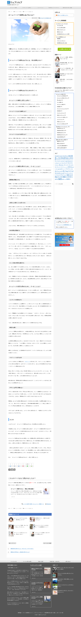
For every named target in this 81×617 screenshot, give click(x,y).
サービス (71, 165)
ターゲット (57, 167)
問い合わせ (59, 100)
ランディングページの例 (35, 565)
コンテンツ (64, 163)
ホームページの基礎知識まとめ (64, 224)
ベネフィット (27, 361)
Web (59, 158)
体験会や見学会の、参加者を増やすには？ (20, 552)
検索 (64, 177)
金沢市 (56, 179)
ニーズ (24, 504)
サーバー (66, 165)
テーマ (62, 167)
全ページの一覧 (47, 543)
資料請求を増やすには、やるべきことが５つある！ (22, 548)
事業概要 (58, 38)
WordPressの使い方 (60, 130)
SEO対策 (58, 110)
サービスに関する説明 (61, 27)
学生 (59, 176)
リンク (65, 175)
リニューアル (59, 175)
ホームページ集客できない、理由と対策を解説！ (23, 488)
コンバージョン (40, 7)
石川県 (67, 177)
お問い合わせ (67, 561)
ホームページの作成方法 (61, 95)
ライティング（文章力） (27, 7)
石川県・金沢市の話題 (61, 147)
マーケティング (60, 173)
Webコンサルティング (61, 29)
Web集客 (58, 106)
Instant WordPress (60, 136)
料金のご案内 (40, 561)
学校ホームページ (60, 121)
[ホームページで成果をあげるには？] (19, 466)
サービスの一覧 (60, 25)
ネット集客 (59, 102)
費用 (70, 177)
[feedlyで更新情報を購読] (12, 470)
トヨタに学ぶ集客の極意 (61, 145)
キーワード (68, 161)
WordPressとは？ (60, 128)
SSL (57, 158)
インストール (64, 159)
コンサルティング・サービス (62, 23)
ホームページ (36, 504)
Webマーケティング (60, 115)
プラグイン (68, 169)
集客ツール (64, 179)
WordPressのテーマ (60, 132)
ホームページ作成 (59, 94)
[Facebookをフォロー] (9, 470)
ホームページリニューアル (62, 108)
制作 (68, 175)
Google (57, 156)
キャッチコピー (61, 161)
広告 (61, 177)
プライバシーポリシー (61, 40)
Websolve (48, 504)
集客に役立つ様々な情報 (67, 7)
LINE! (27, 464)
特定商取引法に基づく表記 (62, 42)
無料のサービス (60, 31)
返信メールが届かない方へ (63, 15)
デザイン (71, 167)
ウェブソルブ (43, 614)
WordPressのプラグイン (61, 134)
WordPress (64, 158)
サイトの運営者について (61, 36)
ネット (63, 168)
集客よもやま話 (60, 143)
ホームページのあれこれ (45, 18)
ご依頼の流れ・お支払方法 (54, 561)
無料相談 (19, 612)
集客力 (68, 179)
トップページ (13, 543)
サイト (61, 165)
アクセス (58, 159)
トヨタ (56, 168)
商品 (56, 177)
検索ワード (41, 504)
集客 (31, 504)
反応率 (27, 504)
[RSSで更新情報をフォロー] (14, 470)
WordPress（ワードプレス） (54, 7)
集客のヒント (59, 141)
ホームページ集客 (13, 7)
